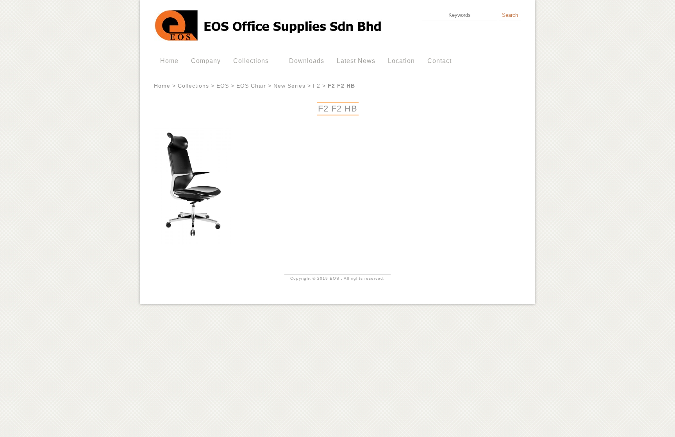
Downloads (306, 61)
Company (206, 61)
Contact (439, 61)
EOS (222, 86)
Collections (248, 61)
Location (401, 61)
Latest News (356, 61)
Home (169, 61)
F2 (316, 86)
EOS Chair (251, 86)
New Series (289, 86)
